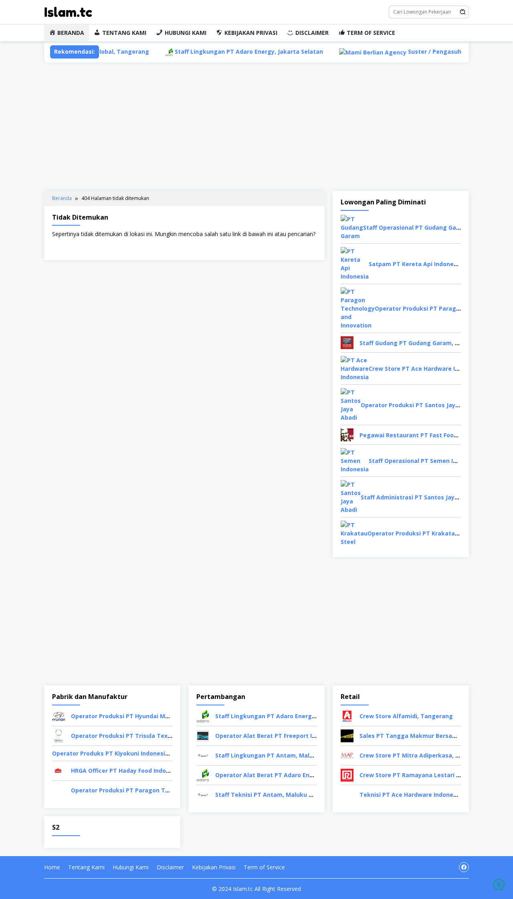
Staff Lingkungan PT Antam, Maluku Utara (276, 755)
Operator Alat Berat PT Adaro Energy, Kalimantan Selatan (299, 775)
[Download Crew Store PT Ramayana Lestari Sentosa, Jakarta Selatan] (347, 774)
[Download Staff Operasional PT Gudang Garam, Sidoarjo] (352, 227)
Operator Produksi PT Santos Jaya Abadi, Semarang (435, 405)
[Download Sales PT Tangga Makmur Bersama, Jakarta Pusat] (347, 735)
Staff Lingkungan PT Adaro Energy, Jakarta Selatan (221, 51)
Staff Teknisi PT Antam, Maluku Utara (270, 794)
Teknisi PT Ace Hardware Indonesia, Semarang (427, 794)
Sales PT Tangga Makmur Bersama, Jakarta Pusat (432, 735)
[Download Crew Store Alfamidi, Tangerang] (347, 715)
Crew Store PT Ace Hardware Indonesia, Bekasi (436, 368)
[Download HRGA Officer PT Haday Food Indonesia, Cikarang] (58, 770)
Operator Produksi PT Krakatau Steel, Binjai (431, 533)
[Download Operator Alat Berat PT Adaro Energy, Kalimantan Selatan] (202, 774)
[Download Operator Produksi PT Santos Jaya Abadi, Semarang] (351, 404)
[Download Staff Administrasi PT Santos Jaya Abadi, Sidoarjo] (351, 496)
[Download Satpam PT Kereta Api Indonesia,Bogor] (355, 263)
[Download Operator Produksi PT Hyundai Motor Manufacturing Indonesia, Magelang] (58, 715)
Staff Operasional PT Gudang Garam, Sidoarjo (428, 227)
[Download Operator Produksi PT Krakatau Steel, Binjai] (354, 533)
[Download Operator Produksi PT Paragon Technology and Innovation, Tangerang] (358, 308)
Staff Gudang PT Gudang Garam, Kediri (415, 343)
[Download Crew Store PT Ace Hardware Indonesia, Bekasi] (355, 368)
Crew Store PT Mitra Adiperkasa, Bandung (420, 755)
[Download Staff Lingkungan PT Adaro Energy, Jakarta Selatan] (202, 715)
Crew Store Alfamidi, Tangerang (406, 716)
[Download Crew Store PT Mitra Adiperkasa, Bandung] (347, 755)
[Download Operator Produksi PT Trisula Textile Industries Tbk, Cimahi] (58, 735)
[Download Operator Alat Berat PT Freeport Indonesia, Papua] (202, 735)
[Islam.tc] (68, 11)
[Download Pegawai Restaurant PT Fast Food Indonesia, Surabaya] (347, 434)
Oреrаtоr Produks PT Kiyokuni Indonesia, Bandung (125, 753)
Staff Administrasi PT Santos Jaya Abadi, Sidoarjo (432, 497)
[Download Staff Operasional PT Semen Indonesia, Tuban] (355, 460)
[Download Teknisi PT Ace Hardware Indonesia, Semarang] (347, 794)
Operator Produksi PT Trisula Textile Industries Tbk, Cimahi (157, 735)
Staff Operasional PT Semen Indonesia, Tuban (435, 461)
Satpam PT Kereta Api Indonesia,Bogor (425, 264)
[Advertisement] (256, 127)
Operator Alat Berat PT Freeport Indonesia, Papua (287, 735)
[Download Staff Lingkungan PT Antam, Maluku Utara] (202, 755)
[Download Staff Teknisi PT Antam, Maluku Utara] (202, 794)
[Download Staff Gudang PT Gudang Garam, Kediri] (347, 342)
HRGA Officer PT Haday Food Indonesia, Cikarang (141, 770)
